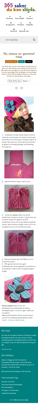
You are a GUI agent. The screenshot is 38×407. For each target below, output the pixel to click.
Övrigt (29, 62)
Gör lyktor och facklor (8, 381)
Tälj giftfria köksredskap (8, 393)
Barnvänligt (19, 18)
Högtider (29, 25)
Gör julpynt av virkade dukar (10, 390)
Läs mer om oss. (6, 349)
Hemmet (29, 18)
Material (13, 31)
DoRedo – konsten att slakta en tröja (13, 320)
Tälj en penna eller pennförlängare (11, 384)
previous (16, 88)
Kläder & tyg (11, 62)
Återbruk (9, 18)
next (21, 88)
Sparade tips (24, 31)
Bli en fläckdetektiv (7, 387)
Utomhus (20, 25)
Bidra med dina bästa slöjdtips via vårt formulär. (16, 371)
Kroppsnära (10, 25)
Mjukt (21, 62)
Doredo (19, 306)
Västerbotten (19, 310)
